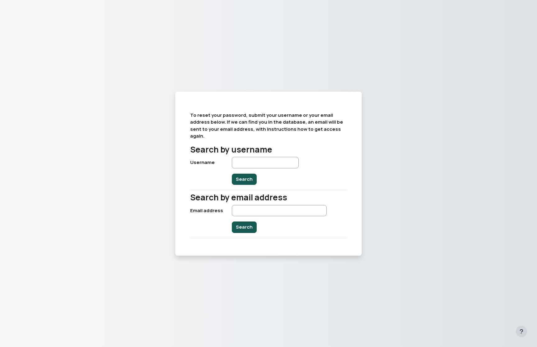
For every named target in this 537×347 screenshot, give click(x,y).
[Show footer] (521, 331)
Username (202, 162)
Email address (206, 210)
